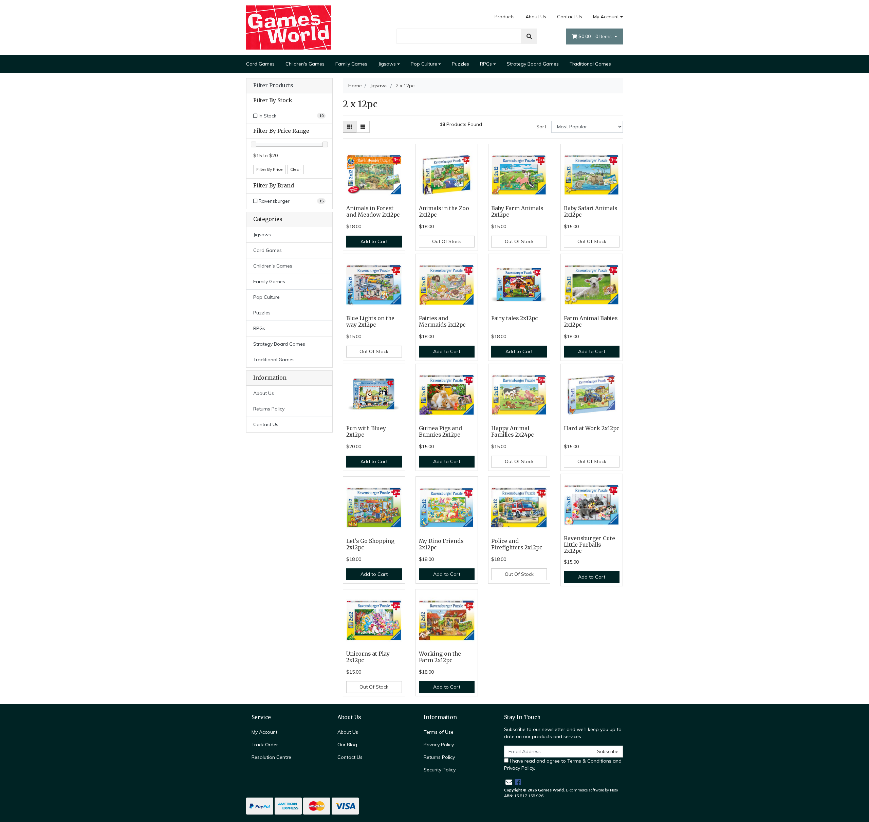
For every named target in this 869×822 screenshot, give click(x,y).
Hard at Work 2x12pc (591, 428)
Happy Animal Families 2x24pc (512, 431)
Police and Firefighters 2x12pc (516, 544)
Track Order (265, 745)
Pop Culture (424, 64)
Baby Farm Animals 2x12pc (517, 211)
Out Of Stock (446, 241)
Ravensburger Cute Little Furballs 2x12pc (589, 544)
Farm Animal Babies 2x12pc (590, 321)
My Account (606, 17)
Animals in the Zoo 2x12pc (444, 211)
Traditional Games (590, 64)
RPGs (486, 64)
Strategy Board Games (533, 64)
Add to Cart (374, 241)
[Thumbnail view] (349, 127)
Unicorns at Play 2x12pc (368, 657)
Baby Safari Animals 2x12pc (590, 211)
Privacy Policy (439, 745)
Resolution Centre (271, 757)
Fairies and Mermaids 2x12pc (442, 321)
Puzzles (460, 64)
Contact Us (569, 17)
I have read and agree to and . (563, 764)
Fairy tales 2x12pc (514, 318)
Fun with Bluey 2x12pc (366, 431)
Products (505, 17)
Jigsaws (387, 64)
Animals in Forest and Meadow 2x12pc (373, 211)
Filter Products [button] (273, 86)
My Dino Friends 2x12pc (441, 544)
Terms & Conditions (589, 761)
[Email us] (508, 782)
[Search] (529, 36)
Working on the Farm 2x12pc (440, 657)
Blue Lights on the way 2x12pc (370, 321)
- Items (595, 36)
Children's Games (305, 64)
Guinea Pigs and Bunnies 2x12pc (440, 431)
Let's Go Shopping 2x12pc (370, 544)
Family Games (351, 64)
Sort (541, 127)
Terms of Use (439, 732)
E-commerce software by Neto (592, 790)
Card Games (260, 64)
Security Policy (440, 770)
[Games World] (288, 27)
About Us (535, 17)
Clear (295, 169)
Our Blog (347, 745)
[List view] (363, 127)
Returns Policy (268, 409)
